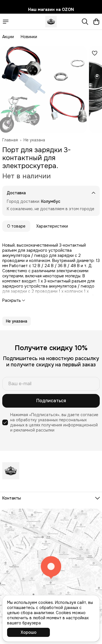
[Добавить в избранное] (94, 53)
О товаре (16, 226)
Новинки (29, 36)
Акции (8, 36)
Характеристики (52, 226)
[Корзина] (96, 21)
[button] (16, 321)
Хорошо (29, 632)
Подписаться (51, 401)
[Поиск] (85, 21)
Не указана (34, 140)
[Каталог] (5, 21)
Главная (10, 140)
